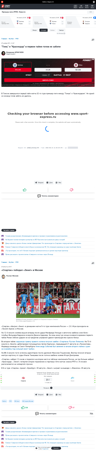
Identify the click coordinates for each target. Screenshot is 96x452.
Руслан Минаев (12, 276)
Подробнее (45, 449)
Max (60, 182)
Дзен (51, 182)
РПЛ (17, 39)
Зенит (72, 381)
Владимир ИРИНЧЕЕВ (14, 52)
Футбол (11, 39)
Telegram (40, 182)
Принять (56, 448)
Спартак (23, 381)
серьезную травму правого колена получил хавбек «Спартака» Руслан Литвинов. (50, 341)
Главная (4, 39)
